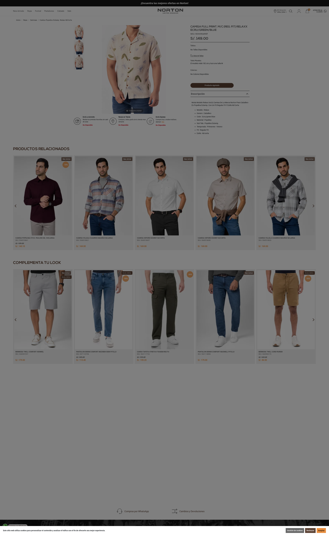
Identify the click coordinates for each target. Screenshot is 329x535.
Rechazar (310, 530)
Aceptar (321, 530)
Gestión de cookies (295, 530)
